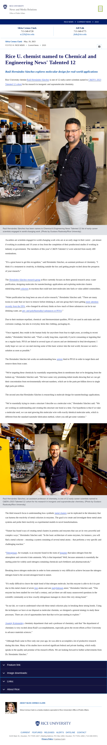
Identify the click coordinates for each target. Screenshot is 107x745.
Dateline (70, 732)
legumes (63, 553)
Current (25, 732)
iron (36, 588)
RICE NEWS (68, 22)
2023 (97, 22)
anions (60, 359)
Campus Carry (59, 739)
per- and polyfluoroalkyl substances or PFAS (42, 311)
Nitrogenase (11, 553)
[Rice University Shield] (5, 9)
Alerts (60, 732)
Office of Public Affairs (17, 13)
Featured (37, 732)
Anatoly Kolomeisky (14, 623)
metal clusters (61, 513)
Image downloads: (17, 672)
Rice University (16, 6)
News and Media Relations (23, 9)
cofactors (24, 288)
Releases (49, 732)
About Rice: (13, 689)
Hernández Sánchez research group (24, 280)
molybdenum (57, 588)
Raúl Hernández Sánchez (38, 80)
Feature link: (14, 664)
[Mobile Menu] (100, 8)
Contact (81, 732)
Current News (84, 22)
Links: (10, 681)
